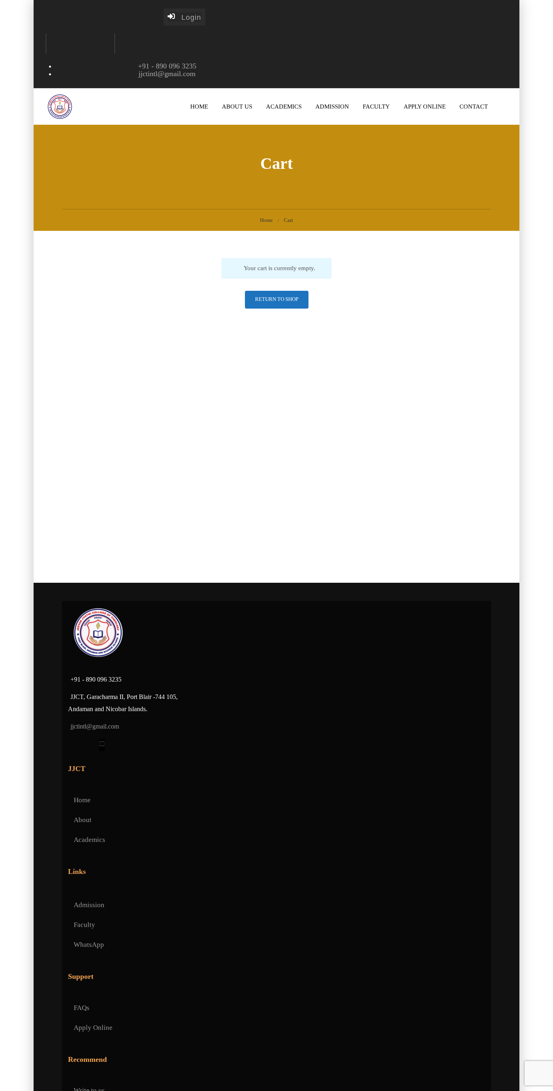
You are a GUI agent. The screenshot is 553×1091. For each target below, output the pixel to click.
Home (199, 106)
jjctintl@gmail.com (167, 74)
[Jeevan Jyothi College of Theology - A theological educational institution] (60, 106)
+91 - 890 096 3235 (167, 66)
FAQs (81, 1008)
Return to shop (276, 299)
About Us (237, 106)
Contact (473, 106)
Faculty (376, 106)
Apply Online (425, 106)
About (82, 820)
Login (188, 17)
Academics (284, 106)
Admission (332, 106)
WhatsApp (89, 944)
